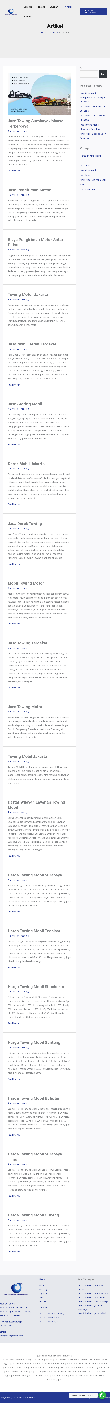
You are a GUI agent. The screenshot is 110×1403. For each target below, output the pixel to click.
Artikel (42, 1297)
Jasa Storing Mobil (25, 404)
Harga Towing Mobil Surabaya (35, 875)
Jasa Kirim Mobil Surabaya (52, 1313)
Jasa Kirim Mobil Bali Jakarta (92, 1297)
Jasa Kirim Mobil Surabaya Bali (93, 1293)
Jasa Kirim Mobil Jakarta (51, 1321)
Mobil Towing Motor (26, 583)
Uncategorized (87, 189)
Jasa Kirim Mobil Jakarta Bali (92, 1313)
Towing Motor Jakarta (28, 294)
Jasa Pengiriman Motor (29, 190)
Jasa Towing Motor (25, 706)
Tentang (43, 1289)
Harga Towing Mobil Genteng (34, 1042)
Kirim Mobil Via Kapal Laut (93, 179)
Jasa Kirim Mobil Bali (49, 1317)
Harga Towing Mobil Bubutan (34, 1098)
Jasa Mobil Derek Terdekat (32, 344)
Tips (82, 184)
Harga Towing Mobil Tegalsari (35, 931)
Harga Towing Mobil (90, 155)
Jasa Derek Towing (25, 523)
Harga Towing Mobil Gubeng (33, 1215)
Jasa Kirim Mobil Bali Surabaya (93, 1301)
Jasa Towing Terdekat (27, 643)
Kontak (42, 1301)
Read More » (14, 170)
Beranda (43, 1285)
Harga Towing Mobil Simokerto (36, 986)
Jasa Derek (85, 165)
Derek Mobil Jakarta (26, 463)
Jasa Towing (86, 175)
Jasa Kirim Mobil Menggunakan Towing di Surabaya (92, 97)
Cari (82, 68)
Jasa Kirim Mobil (88, 170)
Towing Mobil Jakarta (27, 756)
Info (82, 160)
